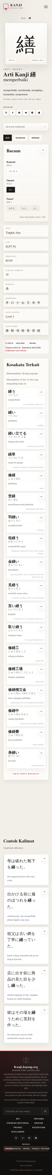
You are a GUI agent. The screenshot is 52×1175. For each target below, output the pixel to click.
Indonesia (8, 1149)
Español (26, 1149)
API (18, 1119)
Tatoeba (32, 343)
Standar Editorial (18, 1123)
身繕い (13, 752)
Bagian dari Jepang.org (26, 1070)
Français (35, 1149)
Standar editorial (16, 350)
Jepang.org (31, 1161)
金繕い (13, 561)
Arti (7, 137)
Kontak (38, 1123)
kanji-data (20, 343)
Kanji (23, 18)
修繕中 (13, 710)
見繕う (13, 584)
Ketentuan (38, 1127)
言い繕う (15, 605)
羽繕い (13, 516)
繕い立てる (17, 433)
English (17, 1149)
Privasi (18, 1127)
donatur (33, 1100)
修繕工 (13, 647)
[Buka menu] (46, 7)
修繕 (11, 475)
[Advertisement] (26, 807)
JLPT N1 (11, 246)
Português (44, 1149)
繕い (12, 412)
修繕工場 (15, 668)
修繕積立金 (17, 689)
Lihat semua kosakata (26, 773)
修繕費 (13, 731)
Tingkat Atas (13, 232)
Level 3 (10, 316)
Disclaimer (18, 1131)
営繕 (11, 495)
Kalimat (36, 137)
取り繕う (15, 626)
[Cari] (45, 1111)
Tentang (39, 1119)
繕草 (11, 454)
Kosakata (20, 137)
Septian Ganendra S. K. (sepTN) (30, 1170)
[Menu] (46, 6)
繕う (12, 391)
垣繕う (13, 537)
